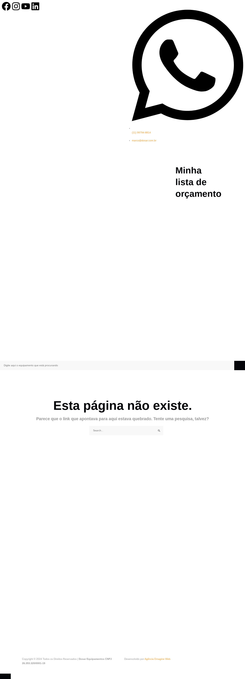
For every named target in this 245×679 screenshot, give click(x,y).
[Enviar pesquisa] (159, 430)
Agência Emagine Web (157, 658)
